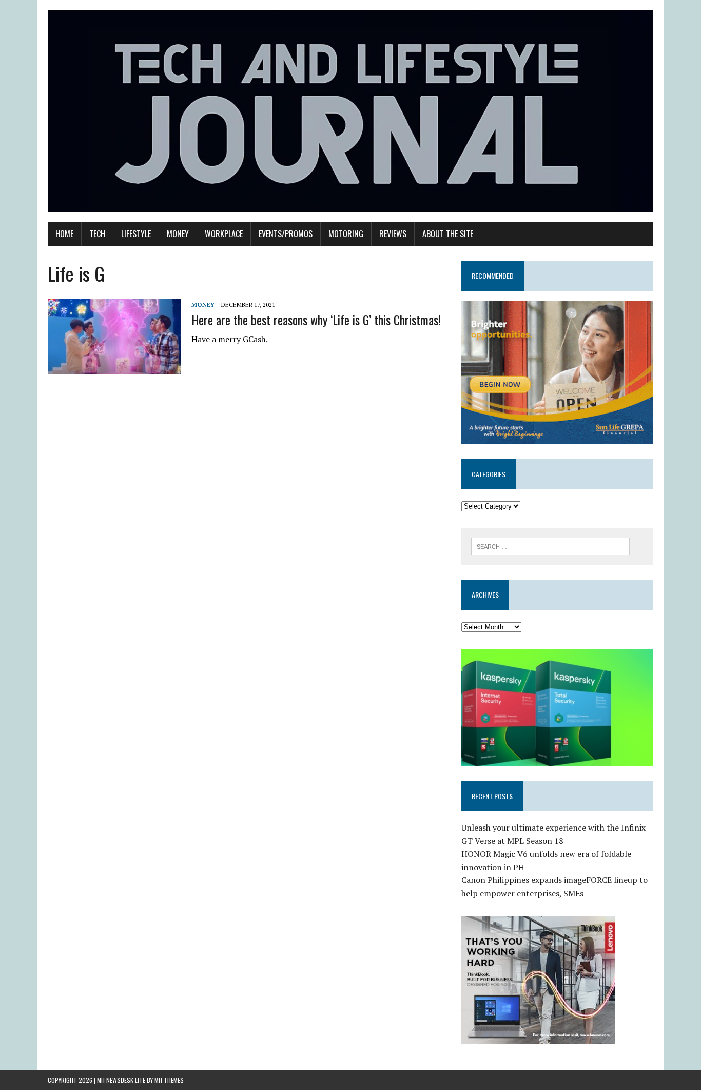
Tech (97, 234)
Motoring (345, 234)
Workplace (224, 234)
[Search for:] (550, 545)
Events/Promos (286, 234)
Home (64, 234)
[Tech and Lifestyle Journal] (350, 111)
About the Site (447, 234)
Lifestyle (136, 234)
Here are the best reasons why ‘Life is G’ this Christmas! (316, 319)
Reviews (392, 234)
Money (178, 234)
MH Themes (169, 1080)
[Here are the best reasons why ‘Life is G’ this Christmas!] (114, 367)
